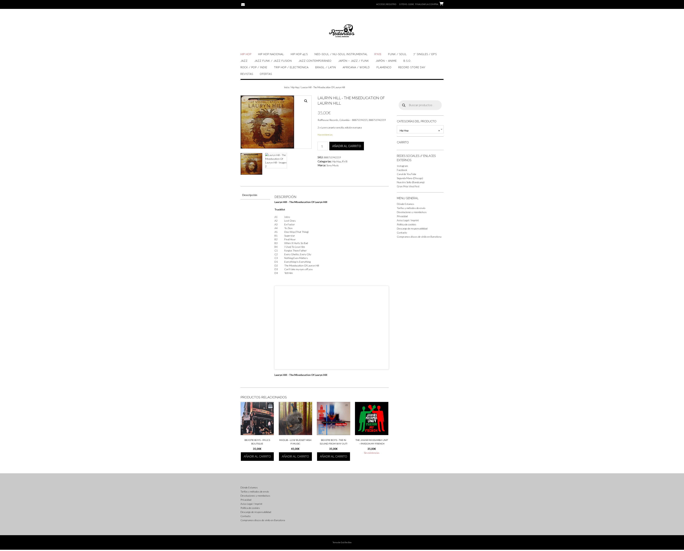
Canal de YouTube (406, 174)
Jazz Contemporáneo (315, 60)
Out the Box (346, 542)
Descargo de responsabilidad (412, 228)
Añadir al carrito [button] (257, 456)
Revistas (246, 74)
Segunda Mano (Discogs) (410, 178)
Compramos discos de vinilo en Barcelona (419, 236)
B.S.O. (407, 60)
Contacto (402, 232)
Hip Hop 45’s (299, 54)
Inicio (286, 87)
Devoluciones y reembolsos (412, 212)
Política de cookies (406, 224)
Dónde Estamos (405, 203)
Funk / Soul (397, 54)
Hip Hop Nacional (271, 54)
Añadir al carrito (346, 146)
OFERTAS (266, 74)
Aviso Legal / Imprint (408, 220)
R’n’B (377, 54)
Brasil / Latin (325, 67)
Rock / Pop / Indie (253, 67)
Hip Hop (245, 54)
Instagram (402, 165)
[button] (306, 101)
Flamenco (384, 67)
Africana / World (356, 67)
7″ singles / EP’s (425, 54)
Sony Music (333, 165)
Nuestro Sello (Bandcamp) (410, 182)
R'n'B (345, 161)
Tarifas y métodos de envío (411, 208)
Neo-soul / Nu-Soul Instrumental (341, 54)
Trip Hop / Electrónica (291, 67)
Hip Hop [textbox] (420, 130)
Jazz (244, 60)
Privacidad (402, 216)
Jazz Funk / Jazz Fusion (273, 60)
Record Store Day (411, 67)
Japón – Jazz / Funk (353, 60)
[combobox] (420, 129)
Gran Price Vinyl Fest (408, 186)
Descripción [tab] (249, 195)
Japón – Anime (386, 60)
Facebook (402, 169)
